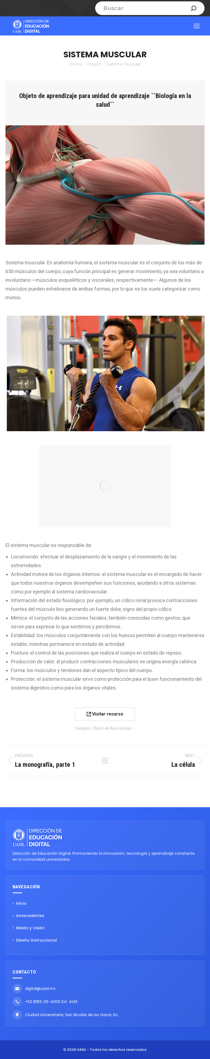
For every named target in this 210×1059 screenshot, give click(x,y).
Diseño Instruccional (36, 940)
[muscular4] (105, 373)
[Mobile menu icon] (197, 26)
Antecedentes (30, 915)
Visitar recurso (107, 714)
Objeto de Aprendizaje (111, 728)
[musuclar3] (105, 486)
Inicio (21, 903)
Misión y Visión (30, 928)
